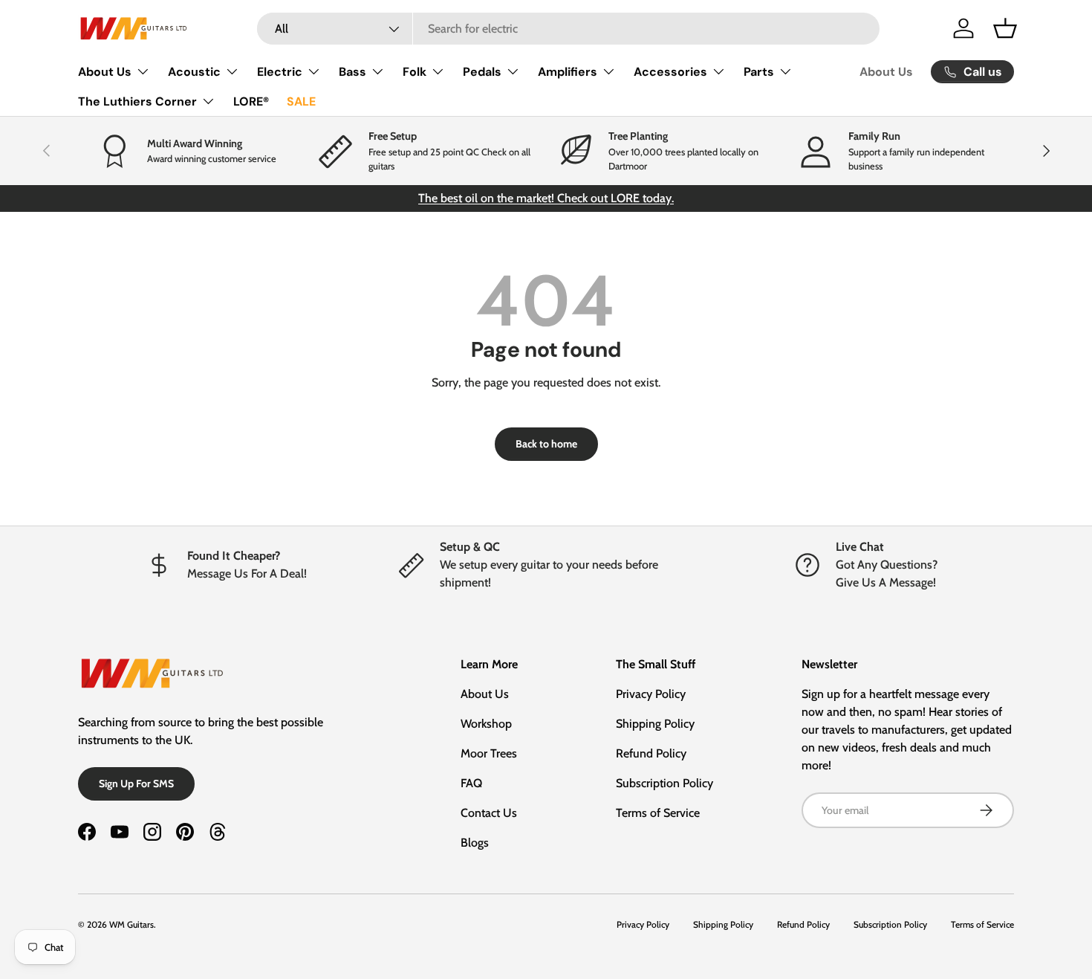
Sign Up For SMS (136, 783)
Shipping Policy (655, 724)
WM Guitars (131, 924)
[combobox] (568, 29)
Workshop (486, 724)
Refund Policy (651, 753)
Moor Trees (489, 753)
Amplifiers (567, 72)
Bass (352, 72)
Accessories (670, 72)
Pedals (482, 72)
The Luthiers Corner (137, 101)
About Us (104, 72)
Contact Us (489, 813)
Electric (279, 72)
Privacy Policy (651, 694)
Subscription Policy (664, 783)
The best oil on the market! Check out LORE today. (546, 198)
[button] (1005, 28)
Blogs (475, 843)
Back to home (546, 443)
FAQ (471, 783)
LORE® (251, 101)
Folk (414, 72)
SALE (301, 101)
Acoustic (194, 72)
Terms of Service (658, 813)
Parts (759, 72)
